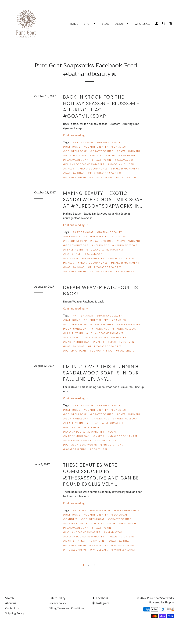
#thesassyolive (75, 549)
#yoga (132, 177)
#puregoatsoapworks (105, 173)
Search (9, 598)
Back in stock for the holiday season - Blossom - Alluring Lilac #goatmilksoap (101, 106)
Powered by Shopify (161, 602)
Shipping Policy (14, 613)
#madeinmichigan (121, 164)
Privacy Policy (57, 603)
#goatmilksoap (74, 155)
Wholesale (143, 24)
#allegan (80, 510)
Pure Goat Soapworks (160, 598)
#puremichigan (74, 177)
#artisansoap (83, 142)
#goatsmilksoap (102, 155)
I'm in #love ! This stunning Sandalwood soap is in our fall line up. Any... (101, 372)
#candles (118, 146)
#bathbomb (71, 146)
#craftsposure (101, 151)
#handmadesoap (75, 160)
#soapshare (125, 271)
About (120, 24)
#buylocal (119, 514)
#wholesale (99, 549)
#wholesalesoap (124, 549)
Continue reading (74, 135)
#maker (68, 168)
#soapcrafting (101, 177)
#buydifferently (96, 146)
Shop (88, 24)
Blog (105, 24)
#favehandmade (129, 151)
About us (10, 603)
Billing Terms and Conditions (66, 608)
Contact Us (12, 608)
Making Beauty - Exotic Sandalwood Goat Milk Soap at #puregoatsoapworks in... (103, 199)
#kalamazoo (123, 160)
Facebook (102, 598)
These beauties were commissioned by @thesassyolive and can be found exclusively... (101, 474)
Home (74, 24)
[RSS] (114, 75)
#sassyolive (99, 545)
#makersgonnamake (93, 168)
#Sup (119, 177)
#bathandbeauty (109, 142)
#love (112, 431)
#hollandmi (72, 254)
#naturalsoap (73, 173)
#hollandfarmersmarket (105, 249)
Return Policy (57, 598)
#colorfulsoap (75, 151)
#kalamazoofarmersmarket (83, 164)
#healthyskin (101, 160)
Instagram (102, 603)
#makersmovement (125, 168)
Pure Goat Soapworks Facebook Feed (85, 65)
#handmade (127, 155)
